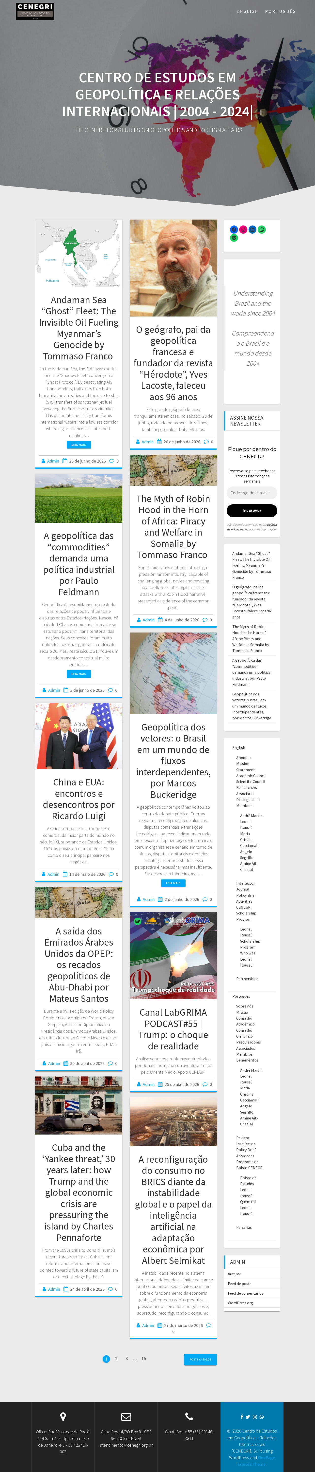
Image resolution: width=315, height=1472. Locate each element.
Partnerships (247, 978)
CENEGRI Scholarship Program (246, 913)
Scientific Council (250, 781)
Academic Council (251, 775)
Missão (242, 1012)
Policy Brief (246, 895)
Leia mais (79, 445)
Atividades (245, 1155)
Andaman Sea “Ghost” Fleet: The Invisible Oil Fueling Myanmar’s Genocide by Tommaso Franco (79, 328)
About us (243, 757)
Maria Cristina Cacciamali (249, 839)
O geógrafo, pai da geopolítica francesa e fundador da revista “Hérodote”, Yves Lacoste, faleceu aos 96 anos (173, 363)
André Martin (251, 815)
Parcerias (244, 1227)
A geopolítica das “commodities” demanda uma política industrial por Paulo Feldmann (79, 563)
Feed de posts (240, 1283)
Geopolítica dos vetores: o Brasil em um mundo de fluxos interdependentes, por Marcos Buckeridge (173, 761)
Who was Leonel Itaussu (247, 959)
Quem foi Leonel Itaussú (248, 1207)
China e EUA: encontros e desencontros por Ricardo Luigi (79, 799)
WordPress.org (240, 1302)
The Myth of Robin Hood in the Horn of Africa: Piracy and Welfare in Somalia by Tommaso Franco (173, 526)
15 (145, 1358)
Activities (244, 901)
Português (280, 11)
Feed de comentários (245, 1293)
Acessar (234, 1273)
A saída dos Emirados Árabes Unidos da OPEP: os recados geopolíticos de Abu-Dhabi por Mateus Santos (78, 965)
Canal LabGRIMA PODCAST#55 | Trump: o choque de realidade (173, 1029)
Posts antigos (200, 1359)
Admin (53, 461)
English (247, 11)
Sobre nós (244, 1006)
